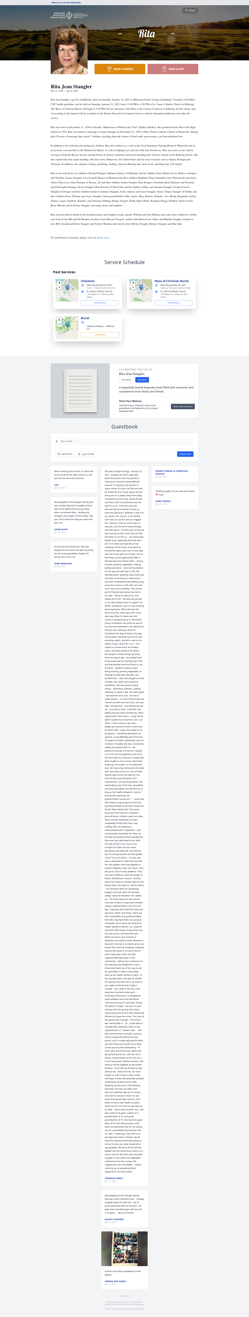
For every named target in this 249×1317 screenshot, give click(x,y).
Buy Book (142, 379)
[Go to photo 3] (123, 1264)
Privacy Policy (116, 1304)
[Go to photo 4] (125, 1264)
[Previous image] (104, 1249)
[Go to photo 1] (120, 1264)
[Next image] (145, 1249)
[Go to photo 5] (127, 1264)
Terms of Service (132, 1304)
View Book (126, 379)
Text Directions (100, 303)
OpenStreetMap (127, 1309)
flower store (103, 237)
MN (88, 329)
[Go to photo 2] (121, 1264)
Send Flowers (100, 334)
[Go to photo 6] (128, 1264)
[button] (67, 288)
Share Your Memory (182, 406)
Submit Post (185, 454)
